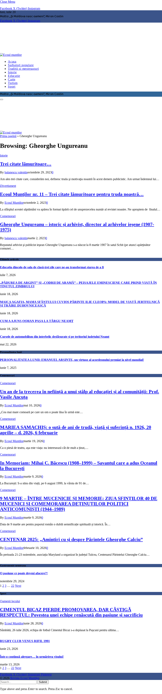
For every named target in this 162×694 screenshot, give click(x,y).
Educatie (14, 75)
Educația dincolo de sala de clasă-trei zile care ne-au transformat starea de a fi (52, 267)
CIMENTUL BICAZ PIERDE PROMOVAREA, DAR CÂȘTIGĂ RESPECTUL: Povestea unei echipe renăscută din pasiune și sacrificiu (71, 612)
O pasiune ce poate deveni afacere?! (24, 573)
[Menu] (1, 99)
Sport (11, 86)
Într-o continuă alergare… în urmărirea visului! (32, 656)
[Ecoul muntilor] (60, 54)
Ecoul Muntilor (14, 202)
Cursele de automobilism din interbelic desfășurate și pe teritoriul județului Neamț (54, 336)
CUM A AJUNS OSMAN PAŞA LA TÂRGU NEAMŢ (36, 321)
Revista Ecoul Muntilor (24, 678)
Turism (13, 83)
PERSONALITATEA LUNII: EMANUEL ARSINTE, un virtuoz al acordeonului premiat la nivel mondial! (72, 359)
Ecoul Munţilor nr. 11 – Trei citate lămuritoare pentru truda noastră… (72, 194)
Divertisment (8, 185)
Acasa (12, 61)
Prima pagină (8, 136)
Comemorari (8, 216)
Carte (11, 79)
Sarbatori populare (21, 65)
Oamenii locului (10, 601)
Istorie (12, 72)
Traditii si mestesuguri (23, 68)
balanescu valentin (16, 172)
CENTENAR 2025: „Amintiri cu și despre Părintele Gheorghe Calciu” (71, 539)
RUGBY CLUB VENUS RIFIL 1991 (25, 641)
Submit (43, 682)
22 (12, 585)
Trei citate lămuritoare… (25, 163)
